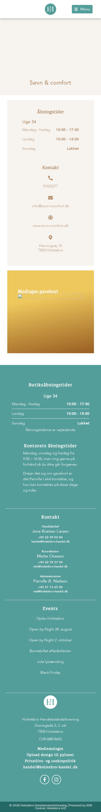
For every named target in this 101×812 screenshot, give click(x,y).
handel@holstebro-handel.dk (50, 767)
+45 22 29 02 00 (50, 537)
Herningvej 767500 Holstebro (50, 248)
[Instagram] (56, 779)
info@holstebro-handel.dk (50, 566)
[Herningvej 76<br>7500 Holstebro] (50, 237)
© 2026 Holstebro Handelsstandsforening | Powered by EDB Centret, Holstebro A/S (50, 807)
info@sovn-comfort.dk (50, 206)
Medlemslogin (50, 748)
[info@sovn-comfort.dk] (50, 197)
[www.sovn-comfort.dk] (50, 217)
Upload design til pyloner (50, 754)
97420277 (50, 186)
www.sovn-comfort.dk (51, 225)
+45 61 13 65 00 (50, 587)
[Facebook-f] (44, 779)
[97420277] (50, 178)
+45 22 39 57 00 (50, 562)
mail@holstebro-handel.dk (50, 591)
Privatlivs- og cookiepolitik (50, 761)
